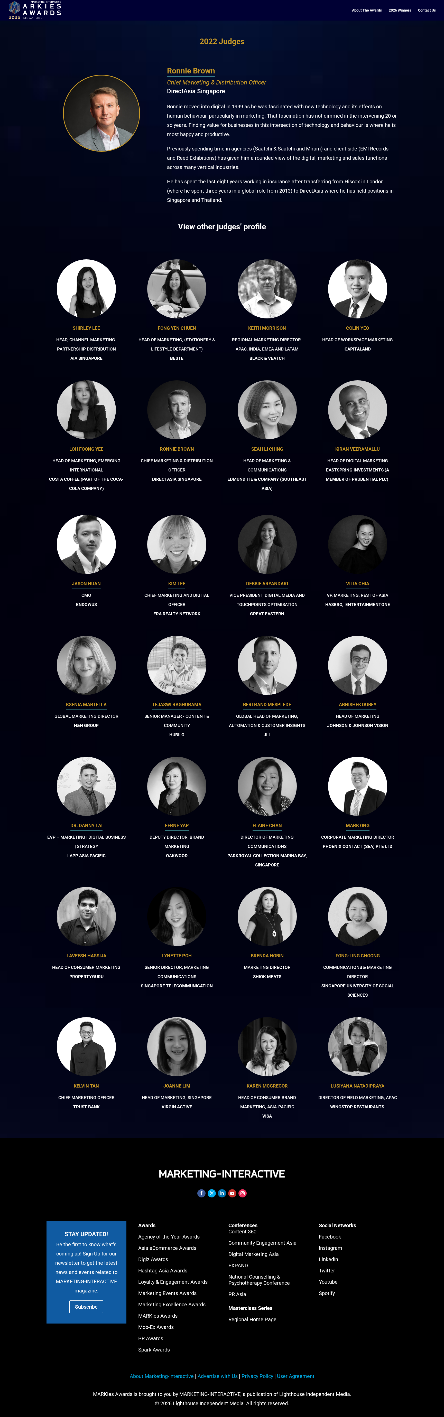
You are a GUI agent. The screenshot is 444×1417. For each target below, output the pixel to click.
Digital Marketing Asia (253, 1254)
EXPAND (238, 1265)
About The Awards (367, 10)
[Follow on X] (212, 1193)
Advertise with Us (218, 1376)
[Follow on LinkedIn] (222, 1193)
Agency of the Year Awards (169, 1237)
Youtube (328, 1282)
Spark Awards (154, 1350)
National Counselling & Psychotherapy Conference (259, 1280)
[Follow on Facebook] (201, 1193)
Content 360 (242, 1232)
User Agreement (295, 1376)
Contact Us (427, 10)
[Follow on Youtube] (232, 1193)
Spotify (327, 1293)
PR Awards (150, 1338)
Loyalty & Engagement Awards (173, 1282)
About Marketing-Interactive (162, 1376)
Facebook (330, 1237)
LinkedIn (328, 1259)
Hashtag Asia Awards (162, 1271)
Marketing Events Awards (167, 1293)
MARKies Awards (158, 1316)
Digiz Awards (153, 1259)
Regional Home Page (252, 1319)
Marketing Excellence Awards (172, 1304)
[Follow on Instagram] (242, 1193)
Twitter (327, 1271)
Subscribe (86, 1307)
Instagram (330, 1248)
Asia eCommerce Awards (167, 1248)
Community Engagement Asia (262, 1243)
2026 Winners (400, 10)
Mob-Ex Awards (156, 1327)
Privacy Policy (257, 1376)
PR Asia (237, 1294)
